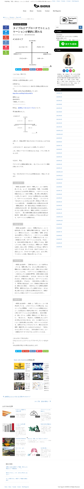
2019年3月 (59, 205)
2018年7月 (59, 231)
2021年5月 (59, 115)
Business (23, 24)
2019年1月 (59, 213)
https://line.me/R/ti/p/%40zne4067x (23, 93)
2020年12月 (59, 130)
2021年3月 (59, 123)
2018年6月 (59, 235)
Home (54, 1)
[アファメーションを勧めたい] (39, 415)
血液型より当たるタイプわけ (26, 107)
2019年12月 (59, 171)
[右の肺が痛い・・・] (39, 452)
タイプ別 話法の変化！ (42, 401)
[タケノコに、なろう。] (14, 452)
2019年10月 (59, 179)
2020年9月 (59, 138)
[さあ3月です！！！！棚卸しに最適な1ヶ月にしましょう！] (41, 387)
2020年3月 (59, 160)
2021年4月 (59, 119)
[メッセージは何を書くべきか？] (14, 430)
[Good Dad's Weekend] (14, 442)
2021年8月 (59, 111)
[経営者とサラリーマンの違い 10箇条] (41, 377)
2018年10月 (59, 220)
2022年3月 (59, 108)
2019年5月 (59, 198)
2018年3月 (59, 246)
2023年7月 (59, 93)
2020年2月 (59, 164)
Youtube (63, 1)
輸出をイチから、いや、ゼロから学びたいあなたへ (16, 473)
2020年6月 (59, 149)
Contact (69, 1)
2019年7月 (59, 190)
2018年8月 (59, 228)
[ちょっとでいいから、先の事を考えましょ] (22, 387)
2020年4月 (59, 156)
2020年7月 (59, 145)
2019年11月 (59, 175)
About (58, 1)
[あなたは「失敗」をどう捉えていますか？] (39, 440)
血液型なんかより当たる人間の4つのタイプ (17, 396)
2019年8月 (59, 186)
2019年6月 (59, 194)
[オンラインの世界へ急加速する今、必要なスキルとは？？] (41, 367)
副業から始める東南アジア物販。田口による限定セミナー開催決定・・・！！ (16, 467)
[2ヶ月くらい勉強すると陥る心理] (14, 413)
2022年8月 (59, 104)
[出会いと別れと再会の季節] (22, 376)
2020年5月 (59, 153)
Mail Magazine (75, 1)
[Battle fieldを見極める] (39, 428)
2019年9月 (59, 183)
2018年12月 (59, 216)
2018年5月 (59, 239)
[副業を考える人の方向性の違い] (22, 367)
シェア (6, 28)
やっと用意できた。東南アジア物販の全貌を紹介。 (16, 479)
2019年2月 (59, 209)
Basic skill (16, 24)
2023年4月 (59, 96)
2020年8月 (59, 141)
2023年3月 (59, 100)
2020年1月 (59, 168)
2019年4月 (59, 201)
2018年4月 (59, 243)
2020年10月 (59, 134)
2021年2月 (59, 126)
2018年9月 (59, 224)
